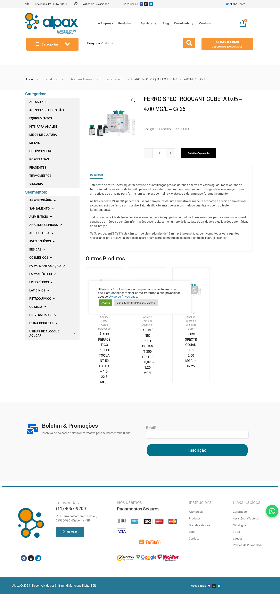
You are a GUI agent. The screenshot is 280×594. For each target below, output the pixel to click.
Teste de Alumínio (147, 322)
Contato (205, 23)
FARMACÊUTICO (40, 274)
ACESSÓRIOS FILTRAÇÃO (46, 110)
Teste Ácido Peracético (104, 324)
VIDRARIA (36, 184)
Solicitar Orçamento (198, 153)
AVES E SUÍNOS (40, 241)
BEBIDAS (35, 249)
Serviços (147, 23)
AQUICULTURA (39, 233)
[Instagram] (146, 4)
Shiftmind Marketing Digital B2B (75, 585)
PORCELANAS (39, 159)
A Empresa (105, 23)
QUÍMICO (35, 307)
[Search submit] (189, 43)
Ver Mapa (71, 532)
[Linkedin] (151, 4)
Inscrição (197, 450)
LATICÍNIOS (37, 290)
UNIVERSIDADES (40, 315)
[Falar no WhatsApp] (272, 511)
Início (29, 79)
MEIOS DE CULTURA (43, 135)
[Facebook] (141, 4)
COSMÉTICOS (38, 258)
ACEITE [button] (105, 302)
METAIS (34, 143)
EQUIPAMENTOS (40, 118)
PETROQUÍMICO (40, 298)
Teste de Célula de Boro (191, 324)
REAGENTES (37, 167)
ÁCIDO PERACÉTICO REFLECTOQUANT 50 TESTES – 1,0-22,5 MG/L (104, 358)
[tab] (96, 176)
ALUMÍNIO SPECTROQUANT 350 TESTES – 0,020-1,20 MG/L (147, 351)
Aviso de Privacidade (123, 296)
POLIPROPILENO (40, 151)
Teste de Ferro (114, 79)
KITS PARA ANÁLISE (43, 126)
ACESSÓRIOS (38, 102)
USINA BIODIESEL (41, 323)
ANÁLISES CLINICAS (43, 225)
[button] (133, 100)
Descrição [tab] (96, 174)
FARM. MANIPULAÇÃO (45, 266)
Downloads (181, 23)
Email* (151, 428)
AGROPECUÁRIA (40, 200)
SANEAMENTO (39, 208)
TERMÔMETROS (40, 176)
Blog (166, 23)
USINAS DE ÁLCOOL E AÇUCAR (44, 333)
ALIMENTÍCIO (38, 217)
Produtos (124, 23)
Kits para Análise (81, 79)
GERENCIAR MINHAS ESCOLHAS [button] (136, 302)
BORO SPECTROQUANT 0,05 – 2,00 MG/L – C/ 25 (191, 350)
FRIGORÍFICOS (39, 282)
